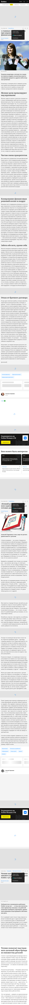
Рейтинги (16, 4)
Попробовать (15, 38)
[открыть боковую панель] (24, 2)
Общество (25, 466)
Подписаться (6, 442)
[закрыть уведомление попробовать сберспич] (23, 32)
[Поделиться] (25, 28)
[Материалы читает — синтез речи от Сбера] (23, 28)
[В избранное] (27, 28)
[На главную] (3, 1)
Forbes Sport (4, 466)
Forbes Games (7, 4)
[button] (27, 2)
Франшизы (22, 4)
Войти (20, 1)
